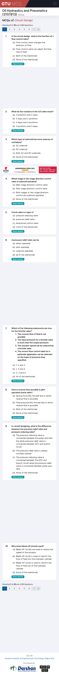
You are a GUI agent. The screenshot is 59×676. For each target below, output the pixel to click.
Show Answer (18, 64)
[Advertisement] (29, 87)
